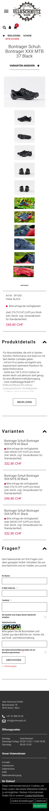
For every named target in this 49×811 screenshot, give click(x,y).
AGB (4, 772)
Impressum (8, 765)
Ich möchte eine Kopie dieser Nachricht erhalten (19, 616)
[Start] (4, 35)
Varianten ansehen (22, 65)
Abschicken (13, 660)
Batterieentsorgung (11, 775)
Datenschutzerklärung (14, 650)
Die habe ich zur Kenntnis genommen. (18, 651)
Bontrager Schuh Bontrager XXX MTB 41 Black (21, 512)
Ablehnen (41, 800)
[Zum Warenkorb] (15, 28)
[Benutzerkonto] (10, 27)
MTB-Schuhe (12, 39)
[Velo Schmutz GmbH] (27, 11)
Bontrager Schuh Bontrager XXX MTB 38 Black (21, 477)
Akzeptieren (40, 805)
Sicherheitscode (9, 622)
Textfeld (5, 600)
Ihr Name (6, 576)
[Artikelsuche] (4, 28)
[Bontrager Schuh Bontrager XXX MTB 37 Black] (24, 91)
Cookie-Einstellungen (22, 800)
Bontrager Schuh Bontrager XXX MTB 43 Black (21, 442)
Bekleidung (14, 35)
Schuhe (27, 35)
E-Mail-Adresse (8, 588)
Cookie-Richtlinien (34, 795)
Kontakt (6, 762)
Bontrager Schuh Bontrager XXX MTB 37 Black (24, 51)
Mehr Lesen (24, 402)
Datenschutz (8, 768)
